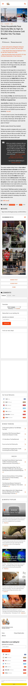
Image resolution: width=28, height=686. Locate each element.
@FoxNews (18, 154)
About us (4, 635)
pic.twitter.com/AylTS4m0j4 (16, 157)
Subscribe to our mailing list (8, 317)
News (12, 23)
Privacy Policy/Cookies (19, 633)
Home (2, 23)
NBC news (6, 200)
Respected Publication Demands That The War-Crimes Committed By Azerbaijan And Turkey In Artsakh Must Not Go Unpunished (13, 256)
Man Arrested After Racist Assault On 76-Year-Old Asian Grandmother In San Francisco (13, 55)
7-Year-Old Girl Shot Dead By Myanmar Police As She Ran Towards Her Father (13, 51)
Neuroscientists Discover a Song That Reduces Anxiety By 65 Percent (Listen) (14, 558)
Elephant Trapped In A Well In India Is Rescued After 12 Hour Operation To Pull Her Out (13, 243)
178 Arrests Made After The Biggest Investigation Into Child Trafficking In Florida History (13, 270)
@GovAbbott (18, 156)
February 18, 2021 (16, 162)
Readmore (6, 522)
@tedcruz (12, 156)
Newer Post (14, 279)
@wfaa (23, 154)
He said (8, 111)
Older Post (14, 283)
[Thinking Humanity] (8, 4)
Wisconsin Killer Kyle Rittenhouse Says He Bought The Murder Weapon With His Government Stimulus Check (13, 229)
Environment (7, 23)
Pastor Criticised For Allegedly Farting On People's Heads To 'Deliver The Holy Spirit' (12, 47)
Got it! (14, 684)
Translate (18, 308)
